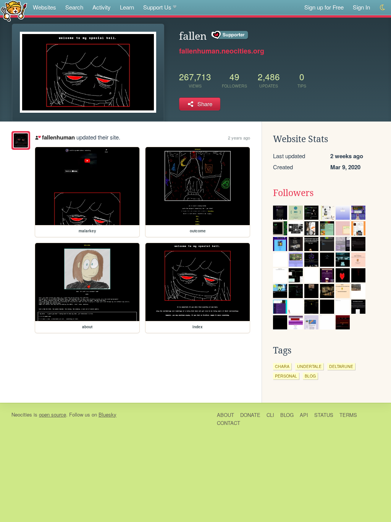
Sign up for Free (324, 7)
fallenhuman (58, 137)
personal (286, 376)
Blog (287, 414)
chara (282, 366)
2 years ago (239, 138)
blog (310, 376)
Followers (293, 193)
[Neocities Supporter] (230, 35)
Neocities (21, 414)
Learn (127, 7)
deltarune (341, 366)
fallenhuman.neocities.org (221, 51)
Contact (228, 422)
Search (74, 7)
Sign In (361, 7)
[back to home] (14, 10)
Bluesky (107, 414)
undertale (309, 366)
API (304, 414)
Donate (250, 414)
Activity (101, 7)
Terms (348, 414)
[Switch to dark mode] (383, 7)
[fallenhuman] (21, 140)
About (225, 414)
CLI (270, 414)
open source (52, 414)
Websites (44, 7)
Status (323, 414)
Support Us (157, 7)
